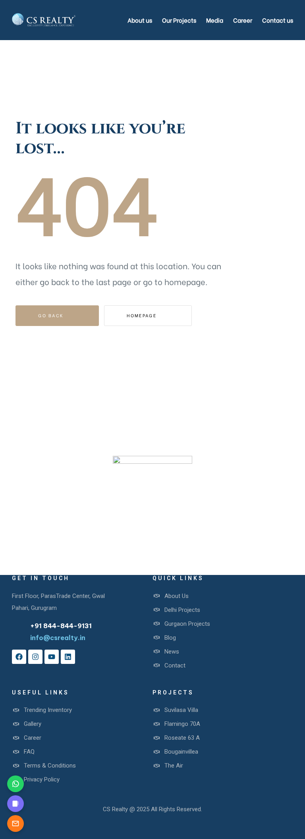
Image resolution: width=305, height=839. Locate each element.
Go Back (52, 315)
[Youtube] (51, 657)
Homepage (142, 315)
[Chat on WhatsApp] (15, 783)
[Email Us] (15, 823)
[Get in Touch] (15, 803)
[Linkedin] (68, 657)
